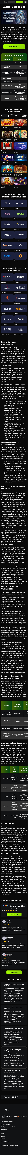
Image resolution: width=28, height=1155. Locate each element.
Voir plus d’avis (14, 972)
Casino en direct (11, 115)
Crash (17, 115)
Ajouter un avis (14, 914)
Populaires (4, 115)
